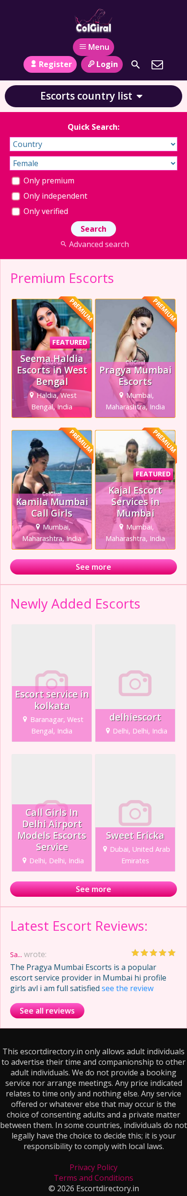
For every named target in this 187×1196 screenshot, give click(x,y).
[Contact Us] (157, 64)
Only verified (45, 211)
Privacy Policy (93, 1167)
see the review (127, 988)
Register (55, 64)
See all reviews (47, 1010)
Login (107, 64)
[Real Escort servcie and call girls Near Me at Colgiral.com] (93, 20)
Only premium (48, 180)
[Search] (135, 64)
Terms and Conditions (93, 1178)
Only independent (54, 196)
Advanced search (99, 244)
